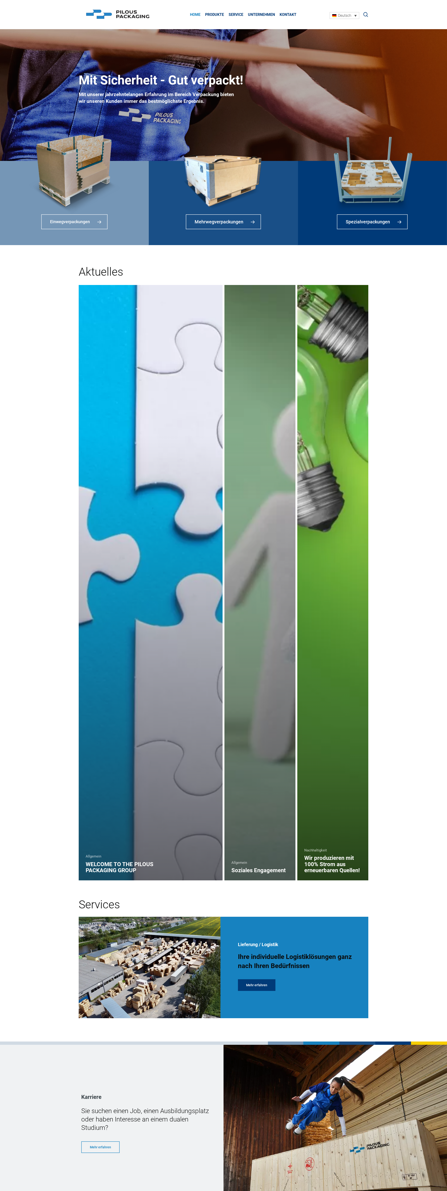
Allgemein (93, 856)
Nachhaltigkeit (315, 850)
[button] (256, 985)
